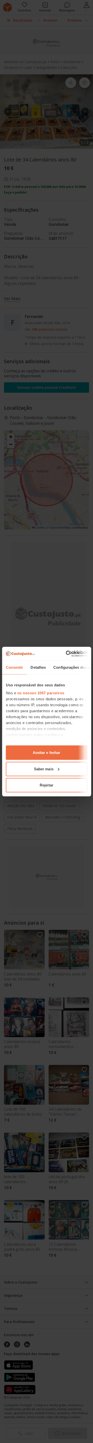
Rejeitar (46, 785)
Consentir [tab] (14, 667)
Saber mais (44, 769)
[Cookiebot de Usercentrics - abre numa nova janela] (66, 653)
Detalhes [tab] (38, 667)
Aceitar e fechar (47, 752)
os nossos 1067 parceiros (40, 693)
